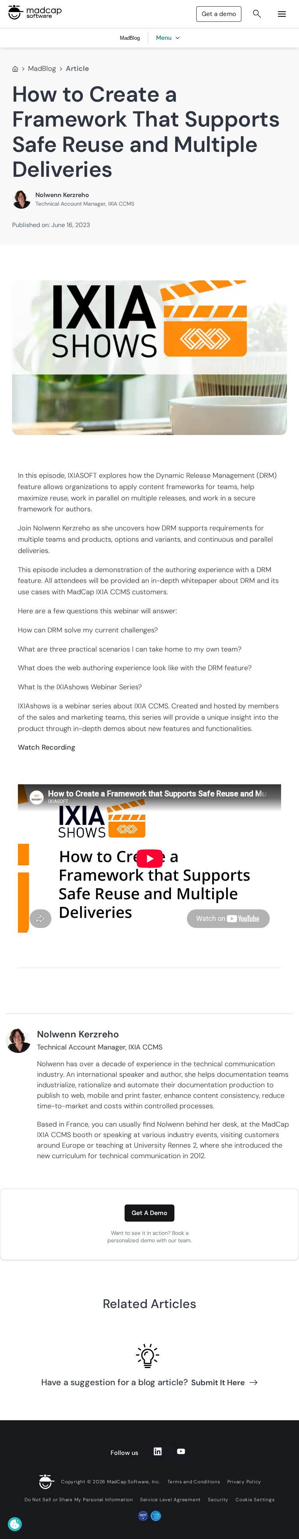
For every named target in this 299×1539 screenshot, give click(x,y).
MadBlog (42, 68)
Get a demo (219, 14)
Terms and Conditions (193, 1482)
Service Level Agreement (170, 1500)
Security (218, 1500)
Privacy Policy (244, 1482)
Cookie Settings (255, 1500)
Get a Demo (149, 1213)
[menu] (282, 14)
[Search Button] (257, 14)
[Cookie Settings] (15, 1524)
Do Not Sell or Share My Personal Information (79, 1500)
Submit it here (218, 1382)
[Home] (15, 69)
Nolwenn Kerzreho (62, 195)
